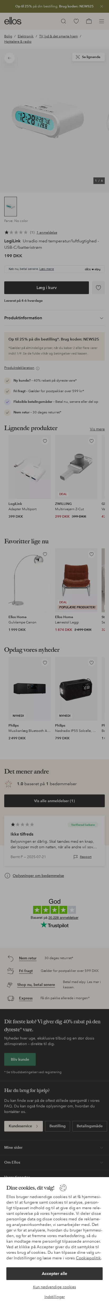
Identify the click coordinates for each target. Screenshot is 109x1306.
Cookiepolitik (88, 1258)
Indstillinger (54, 1296)
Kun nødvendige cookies (54, 1287)
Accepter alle (54, 1273)
